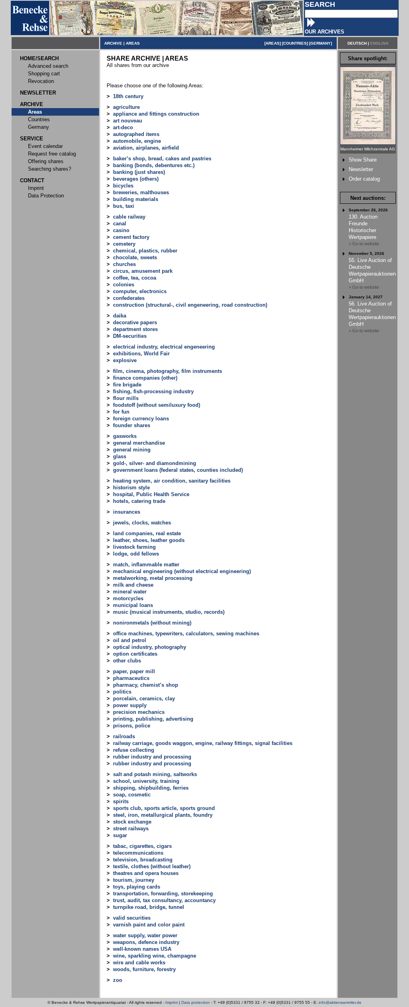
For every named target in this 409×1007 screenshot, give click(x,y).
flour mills (126, 398)
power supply (130, 705)
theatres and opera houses (146, 873)
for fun (121, 412)
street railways (131, 829)
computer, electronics (140, 291)
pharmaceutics (131, 678)
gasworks (125, 436)
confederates (129, 298)
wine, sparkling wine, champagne (154, 956)
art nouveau (127, 121)
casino (121, 230)
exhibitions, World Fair (141, 354)
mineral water (130, 592)
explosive (125, 360)
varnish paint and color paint (149, 925)
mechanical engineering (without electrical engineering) (182, 571)
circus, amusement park (143, 271)
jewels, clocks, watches (142, 523)
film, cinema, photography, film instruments (167, 371)
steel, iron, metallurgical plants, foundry (162, 815)
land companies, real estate (147, 533)
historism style (131, 488)
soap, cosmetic (132, 795)
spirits (121, 801)
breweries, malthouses (141, 192)
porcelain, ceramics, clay (144, 699)
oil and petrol (129, 640)
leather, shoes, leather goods (149, 540)
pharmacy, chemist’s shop (145, 685)
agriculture (126, 107)
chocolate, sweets (135, 257)
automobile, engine (137, 141)
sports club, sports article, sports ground (164, 808)
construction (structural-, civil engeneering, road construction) (190, 305)
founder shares (131, 425)
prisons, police (131, 726)
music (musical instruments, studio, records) (168, 612)
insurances (126, 512)
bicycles (123, 186)
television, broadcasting (143, 860)
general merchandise (139, 443)
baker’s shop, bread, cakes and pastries (162, 159)
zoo (117, 980)
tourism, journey (133, 880)
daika (119, 316)
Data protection (195, 1002)
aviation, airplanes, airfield (146, 148)
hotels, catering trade (139, 501)
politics (122, 692)
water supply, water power (145, 935)
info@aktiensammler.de (340, 1002)
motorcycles (128, 598)
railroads (124, 736)
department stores (135, 329)
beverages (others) (136, 179)
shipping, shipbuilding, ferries (151, 788)
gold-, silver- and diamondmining (154, 463)
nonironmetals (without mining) (152, 623)
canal (119, 224)
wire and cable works (139, 963)
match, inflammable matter (146, 565)
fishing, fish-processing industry (153, 391)
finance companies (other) (145, 378)
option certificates (135, 654)
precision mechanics (139, 712)
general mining (132, 450)
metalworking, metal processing (153, 578)
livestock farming (134, 547)
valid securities (132, 918)
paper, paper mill (134, 671)
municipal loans (133, 605)
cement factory (131, 237)
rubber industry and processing (152, 757)
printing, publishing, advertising (153, 719)
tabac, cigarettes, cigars (142, 846)
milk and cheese (133, 585)
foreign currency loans (141, 419)
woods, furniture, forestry (144, 969)
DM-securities (130, 336)
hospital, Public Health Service (151, 494)
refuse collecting (133, 750)
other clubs (127, 661)
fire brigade (127, 385)
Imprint (171, 1002)
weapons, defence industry (146, 942)
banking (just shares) (139, 172)
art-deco (123, 127)
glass (119, 456)
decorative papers (135, 322)
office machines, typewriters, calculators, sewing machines (186, 634)
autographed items (136, 134)
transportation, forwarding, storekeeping (163, 894)
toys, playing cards (136, 887)
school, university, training (146, 781)
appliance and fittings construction (156, 114)
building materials (135, 199)
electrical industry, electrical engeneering (164, 347)
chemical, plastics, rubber (145, 251)
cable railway (129, 217)
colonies (123, 285)
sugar (120, 835)
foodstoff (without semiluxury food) (156, 405)
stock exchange (132, 822)
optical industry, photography (149, 647)
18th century (128, 96)
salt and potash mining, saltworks (155, 774)
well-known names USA (142, 949)
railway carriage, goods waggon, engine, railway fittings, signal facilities (202, 743)
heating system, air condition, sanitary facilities (171, 481)
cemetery (124, 244)
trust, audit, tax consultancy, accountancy (164, 900)
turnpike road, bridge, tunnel (148, 907)
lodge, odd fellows (136, 554)
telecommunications (138, 853)
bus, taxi (123, 206)
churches (124, 264)
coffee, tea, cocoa (134, 278)
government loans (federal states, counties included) (178, 470)
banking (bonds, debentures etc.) (154, 165)
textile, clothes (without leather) (152, 866)
